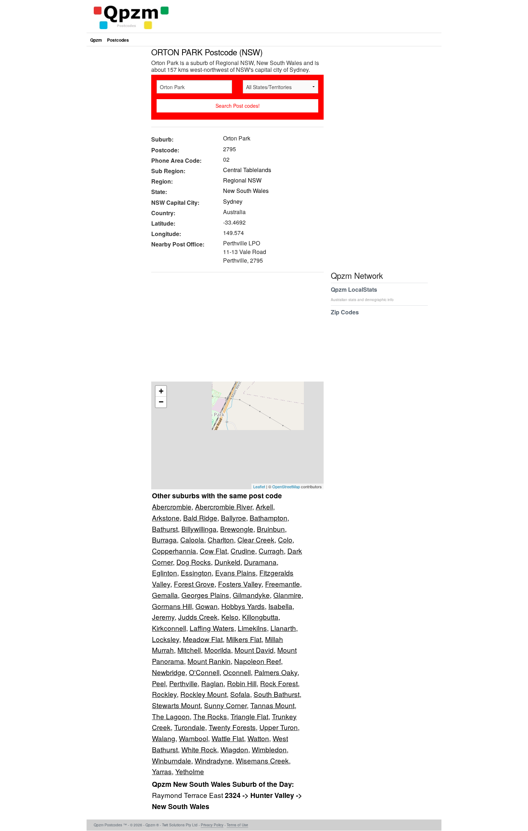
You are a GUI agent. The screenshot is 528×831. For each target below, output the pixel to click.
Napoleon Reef (257, 661)
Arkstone (166, 517)
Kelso (229, 617)
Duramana (260, 562)
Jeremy (163, 617)
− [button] (161, 401)
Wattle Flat (228, 738)
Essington (196, 572)
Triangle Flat (249, 716)
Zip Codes (345, 312)
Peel (159, 683)
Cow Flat (213, 550)
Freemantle (282, 583)
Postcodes (118, 40)
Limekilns (252, 628)
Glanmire (287, 595)
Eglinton (164, 572)
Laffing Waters (212, 628)
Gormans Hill (172, 606)
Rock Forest (279, 683)
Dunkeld (227, 562)
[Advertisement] (234, 329)
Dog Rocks (193, 562)
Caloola (192, 539)
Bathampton (268, 517)
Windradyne (213, 760)
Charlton (221, 539)
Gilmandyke (251, 595)
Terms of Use (237, 824)
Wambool (193, 738)
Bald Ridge (200, 517)
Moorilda (217, 650)
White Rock (199, 749)
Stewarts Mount (176, 705)
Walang (163, 738)
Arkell (264, 506)
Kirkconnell (169, 628)
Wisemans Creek (262, 760)
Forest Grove (194, 583)
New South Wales (246, 190)
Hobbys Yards (243, 606)
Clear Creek (255, 539)
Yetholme (189, 771)
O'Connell (204, 672)
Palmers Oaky (275, 672)
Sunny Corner (225, 705)
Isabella (280, 606)
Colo (285, 539)
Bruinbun (271, 529)
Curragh (271, 550)
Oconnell (237, 672)
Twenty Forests (232, 727)
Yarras (162, 771)
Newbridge (168, 672)
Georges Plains (205, 595)
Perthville (183, 683)
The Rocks (210, 716)
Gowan (206, 606)
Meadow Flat (203, 639)
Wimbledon (269, 749)
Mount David (254, 650)
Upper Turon (278, 727)
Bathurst (165, 529)
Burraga (164, 539)
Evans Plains (235, 572)
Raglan (212, 683)
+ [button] (161, 391)
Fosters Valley (239, 583)
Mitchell (189, 650)
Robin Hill (241, 683)
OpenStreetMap (286, 486)
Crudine (243, 550)
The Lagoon (171, 716)
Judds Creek (198, 617)
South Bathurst (277, 694)
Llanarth (283, 628)
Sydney (232, 201)
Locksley (165, 639)
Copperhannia (174, 550)
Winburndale (171, 760)
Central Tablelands (247, 170)
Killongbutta (260, 617)
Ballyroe (233, 517)
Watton (258, 738)
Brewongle (236, 529)
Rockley (164, 694)
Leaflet (259, 486)
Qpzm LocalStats (362, 293)
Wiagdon (234, 749)
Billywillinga (199, 529)
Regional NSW (242, 180)
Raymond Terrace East (188, 795)
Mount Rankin (209, 661)
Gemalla (165, 595)
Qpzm (96, 40)
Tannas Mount (272, 705)
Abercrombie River (223, 506)
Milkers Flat (243, 639)
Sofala (240, 694)
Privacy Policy (212, 824)
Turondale (189, 727)
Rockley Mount (203, 694)
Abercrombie (171, 506)
